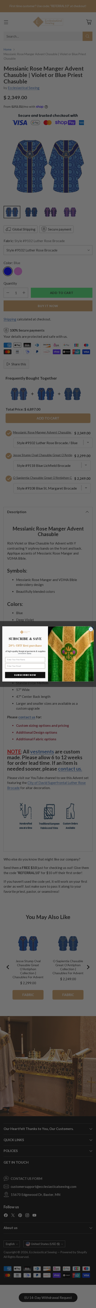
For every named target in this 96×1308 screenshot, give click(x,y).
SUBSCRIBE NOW (25, 675)
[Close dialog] (91, 629)
